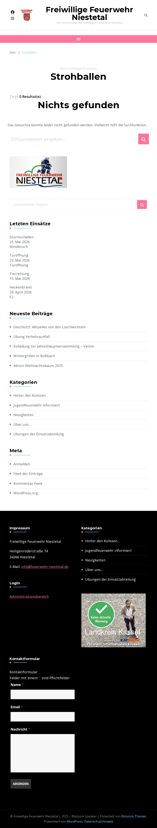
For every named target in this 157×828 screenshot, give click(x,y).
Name (17, 684)
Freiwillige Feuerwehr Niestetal (89, 13)
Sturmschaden (22, 237)
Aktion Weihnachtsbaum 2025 (38, 365)
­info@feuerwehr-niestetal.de (44, 566)
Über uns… (22, 424)
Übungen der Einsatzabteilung (38, 434)
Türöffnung (19, 255)
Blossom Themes (133, 816)
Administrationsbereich (29, 596)
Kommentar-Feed (27, 483)
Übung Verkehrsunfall (31, 336)
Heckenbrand (21, 287)
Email (17, 707)
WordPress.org (25, 493)
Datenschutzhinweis (98, 821)
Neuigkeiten (23, 414)
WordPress (75, 821)
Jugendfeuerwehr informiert (36, 405)
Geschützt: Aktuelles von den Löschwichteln (49, 327)
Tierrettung (19, 273)
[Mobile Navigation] (78, 39)
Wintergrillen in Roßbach (34, 355)
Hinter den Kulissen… (30, 395)
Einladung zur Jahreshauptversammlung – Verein (53, 346)
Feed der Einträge (28, 473)
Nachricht (20, 729)
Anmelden (21, 464)
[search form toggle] (145, 15)
